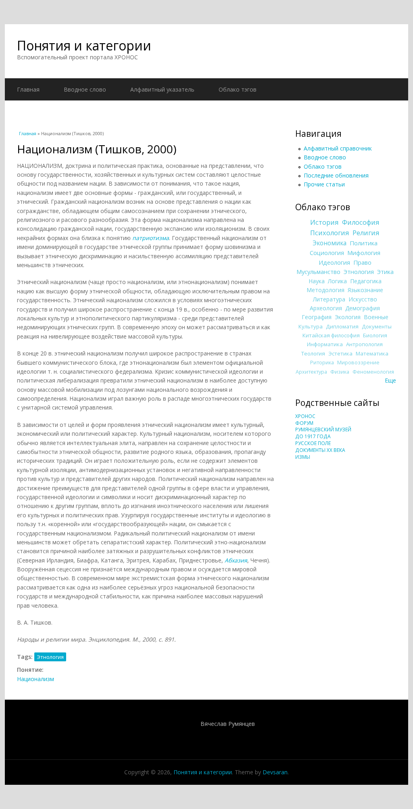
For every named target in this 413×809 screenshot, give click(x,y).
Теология (313, 353)
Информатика (325, 344)
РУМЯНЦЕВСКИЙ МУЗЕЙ (323, 429)
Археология (326, 308)
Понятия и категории (84, 45)
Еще (390, 380)
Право (362, 262)
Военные (376, 317)
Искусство (362, 299)
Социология (327, 253)
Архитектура (311, 371)
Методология (325, 290)
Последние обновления (336, 175)
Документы (377, 326)
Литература (329, 299)
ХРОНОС (305, 416)
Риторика (322, 362)
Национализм (35, 679)
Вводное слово (85, 89)
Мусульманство (318, 272)
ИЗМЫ (302, 457)
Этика (385, 272)
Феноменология (373, 371)
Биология (375, 335)
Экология (348, 317)
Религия (366, 232)
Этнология (50, 657)
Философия (361, 222)
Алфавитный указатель (162, 89)
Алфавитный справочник (338, 148)
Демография (362, 308)
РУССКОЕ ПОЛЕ (313, 443)
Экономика (329, 243)
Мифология (363, 253)
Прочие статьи (324, 184)
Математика (372, 353)
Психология (329, 232)
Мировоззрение (358, 362)
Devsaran (275, 772)
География (317, 317)
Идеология (334, 262)
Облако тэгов (238, 89)
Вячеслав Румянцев (227, 723)
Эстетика (340, 353)
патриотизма (150, 238)
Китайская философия (331, 335)
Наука (317, 281)
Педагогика (366, 281)
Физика (339, 371)
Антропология (364, 344)
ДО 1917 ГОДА (313, 436)
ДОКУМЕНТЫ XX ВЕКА (320, 450)
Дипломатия (342, 326)
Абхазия (236, 560)
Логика (337, 281)
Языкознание (365, 290)
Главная (28, 89)
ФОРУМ (304, 423)
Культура (310, 326)
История (324, 222)
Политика (364, 243)
